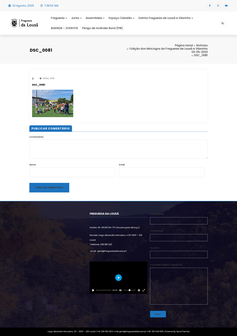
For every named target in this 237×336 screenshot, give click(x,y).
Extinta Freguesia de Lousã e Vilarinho (165, 18)
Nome (32, 164)
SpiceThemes (183, 331)
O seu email (156, 230)
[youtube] (226, 5)
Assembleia (94, 18)
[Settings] (139, 290)
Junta (75, 18)
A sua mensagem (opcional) (166, 264)
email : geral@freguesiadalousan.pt (108, 251)
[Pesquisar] (223, 23)
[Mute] (120, 290)
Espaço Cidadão (120, 18)
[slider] (104, 290)
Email (122, 164)
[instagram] (218, 5)
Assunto (154, 247)
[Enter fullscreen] (144, 290)
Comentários (36, 136)
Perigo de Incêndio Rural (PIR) (102, 28)
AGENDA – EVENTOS (64, 28)
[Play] (93, 290)
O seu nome (157, 214)
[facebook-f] (210, 5)
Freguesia (58, 18)
